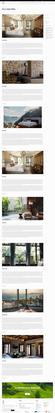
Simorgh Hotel (4, 314)
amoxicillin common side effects (49, 30)
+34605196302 (23, 405)
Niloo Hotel (4, 176)
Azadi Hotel (4, 130)
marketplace (17, 132)
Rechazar (9, 410)
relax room (4, 360)
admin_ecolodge (10, 132)
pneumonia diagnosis (48, 32)
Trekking (46, 23)
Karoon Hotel (4, 86)
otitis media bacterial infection (49, 37)
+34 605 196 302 (38, 0)
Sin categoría (20, 132)
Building (14, 132)
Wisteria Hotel (4, 268)
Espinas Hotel (4, 40)
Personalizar (4, 410)
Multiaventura (47, 21)
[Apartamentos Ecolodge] (3, 2)
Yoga (46, 19)
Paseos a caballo (47, 22)
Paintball (47, 33)
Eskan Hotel (4, 222)
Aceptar (12, 410)
